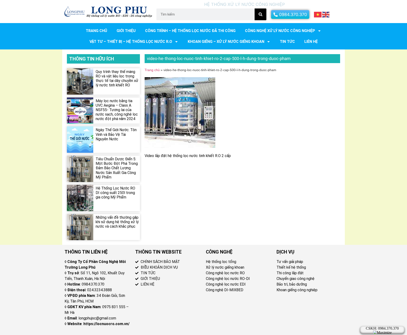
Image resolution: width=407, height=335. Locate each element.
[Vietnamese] (318, 14)
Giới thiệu (126, 30)
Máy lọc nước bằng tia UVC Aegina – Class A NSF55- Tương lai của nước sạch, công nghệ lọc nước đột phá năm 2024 (117, 110)
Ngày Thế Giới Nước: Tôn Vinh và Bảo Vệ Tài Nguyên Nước (116, 134)
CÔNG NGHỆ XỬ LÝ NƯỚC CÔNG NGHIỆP (280, 30)
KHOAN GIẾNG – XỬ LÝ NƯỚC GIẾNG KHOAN (226, 41)
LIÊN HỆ (311, 41)
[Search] (260, 14)
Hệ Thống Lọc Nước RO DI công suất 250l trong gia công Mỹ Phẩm (115, 192)
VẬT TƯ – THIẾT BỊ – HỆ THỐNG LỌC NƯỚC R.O (131, 41)
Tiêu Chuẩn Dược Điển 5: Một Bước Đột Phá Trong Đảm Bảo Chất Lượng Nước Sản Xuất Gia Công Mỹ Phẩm (117, 168)
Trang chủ (96, 30)
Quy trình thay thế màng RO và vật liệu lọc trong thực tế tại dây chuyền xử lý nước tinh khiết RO (117, 78)
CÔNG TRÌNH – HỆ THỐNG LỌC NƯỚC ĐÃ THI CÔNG (190, 30)
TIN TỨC (287, 41)
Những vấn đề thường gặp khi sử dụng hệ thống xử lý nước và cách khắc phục (117, 222)
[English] (326, 14)
